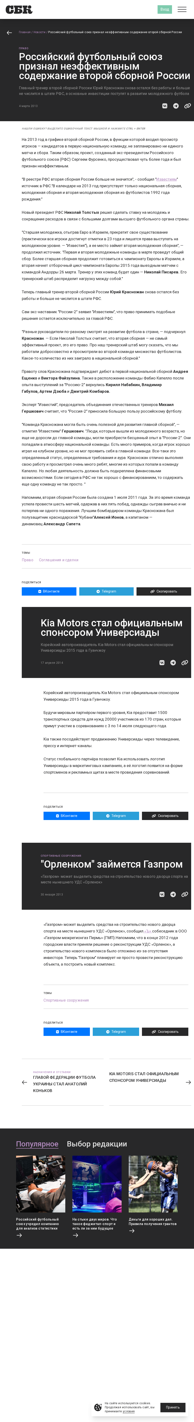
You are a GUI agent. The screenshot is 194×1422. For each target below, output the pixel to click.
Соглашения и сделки (58, 560)
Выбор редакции (97, 1144)
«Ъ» (147, 931)
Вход (164, 9)
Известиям (166, 179)
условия (129, 1411)
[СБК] (19, 9)
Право (23, 48)
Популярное (37, 1144)
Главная (25, 32)
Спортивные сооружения (61, 855)
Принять (173, 1407)
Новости (40, 32)
